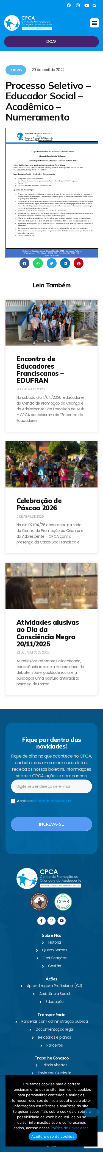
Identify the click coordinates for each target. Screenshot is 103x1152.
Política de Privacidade (70, 1128)
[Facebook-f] (41, 920)
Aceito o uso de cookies (52, 1136)
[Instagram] (78, 5)
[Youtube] (87, 5)
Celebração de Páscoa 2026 (39, 504)
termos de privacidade (52, 800)
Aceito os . (44, 801)
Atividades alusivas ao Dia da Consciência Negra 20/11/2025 (47, 633)
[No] (91, 1112)
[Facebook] (69, 5)
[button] (94, 5)
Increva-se (51, 824)
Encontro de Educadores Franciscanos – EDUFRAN (40, 370)
